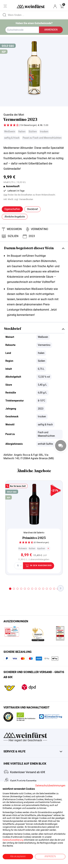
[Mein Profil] (55, 6)
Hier (5, 194)
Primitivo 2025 (34, 538)
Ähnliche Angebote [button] (15, 217)
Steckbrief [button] (32, 209)
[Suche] (4, 15)
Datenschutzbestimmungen (50, 785)
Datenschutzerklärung (13, 840)
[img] (34, 125)
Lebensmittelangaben (39, 560)
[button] (62, 6)
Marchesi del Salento (34, 532)
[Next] (61, 588)
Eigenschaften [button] (12, 209)
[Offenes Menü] (5, 6)
